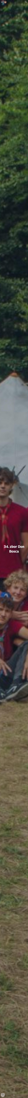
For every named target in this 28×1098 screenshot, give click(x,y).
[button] (2, 2)
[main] (14, 549)
